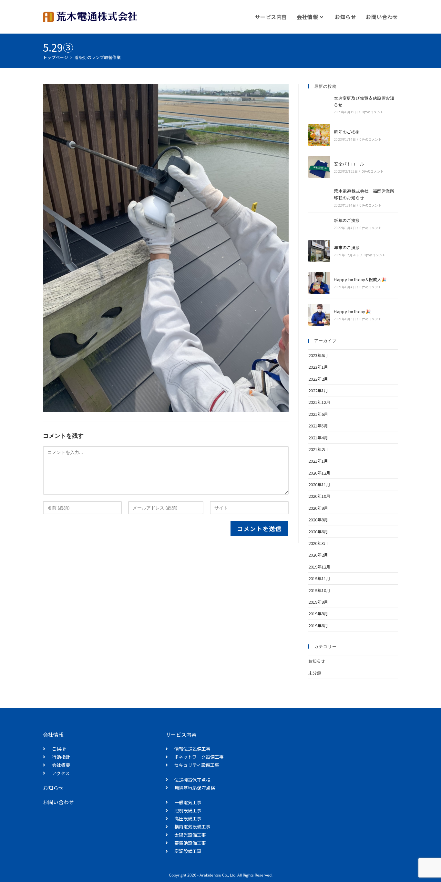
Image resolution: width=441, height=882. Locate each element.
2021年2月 (318, 449)
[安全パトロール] (319, 167)
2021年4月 (318, 438)
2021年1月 (318, 461)
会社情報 (53, 734)
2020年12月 (319, 473)
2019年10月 (319, 590)
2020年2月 (318, 555)
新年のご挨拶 (347, 132)
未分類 (314, 673)
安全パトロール (349, 164)
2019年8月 (318, 613)
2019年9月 (318, 602)
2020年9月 (318, 508)
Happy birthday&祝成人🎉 (360, 279)
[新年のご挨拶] (319, 135)
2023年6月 (318, 355)
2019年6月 (318, 625)
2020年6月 (318, 531)
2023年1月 (318, 367)
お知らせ (316, 661)
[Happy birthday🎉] (319, 315)
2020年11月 (319, 484)
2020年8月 (318, 520)
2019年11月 (319, 578)
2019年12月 (319, 567)
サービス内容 (181, 734)
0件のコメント (373, 111)
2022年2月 (318, 379)
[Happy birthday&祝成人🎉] (319, 283)
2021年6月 (318, 414)
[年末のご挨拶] (319, 251)
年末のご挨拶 (347, 247)
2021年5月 (318, 426)
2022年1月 (318, 390)
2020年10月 (319, 496)
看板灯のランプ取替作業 (98, 57)
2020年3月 (318, 543)
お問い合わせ (58, 802)
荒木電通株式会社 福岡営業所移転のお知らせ (364, 194)
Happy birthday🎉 (352, 311)
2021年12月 (319, 402)
